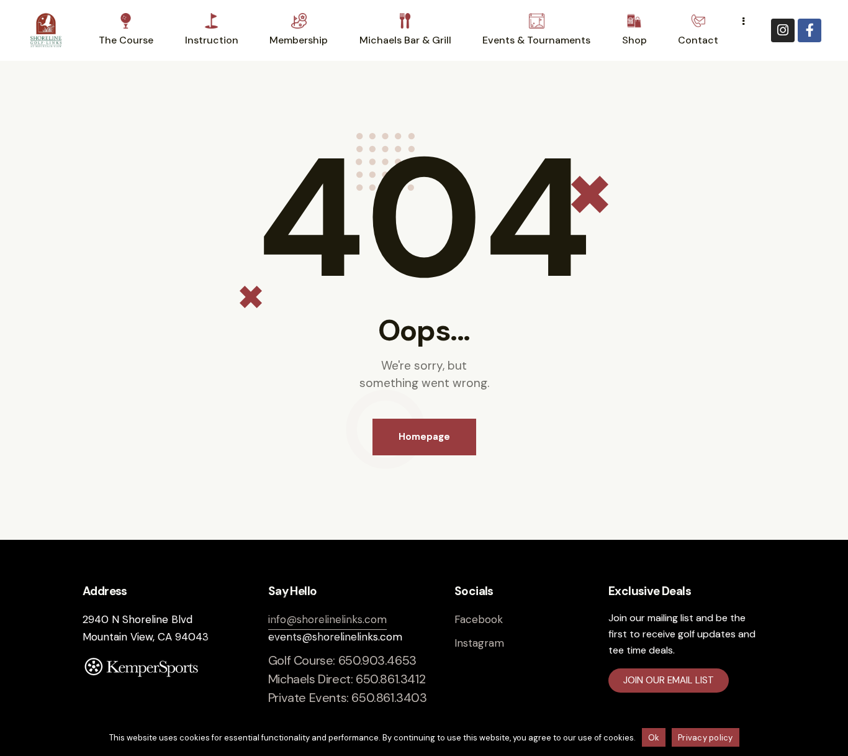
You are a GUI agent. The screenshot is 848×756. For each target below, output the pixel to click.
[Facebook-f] (809, 30)
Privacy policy (705, 737)
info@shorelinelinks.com (327, 619)
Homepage (424, 436)
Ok (654, 737)
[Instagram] (783, 30)
